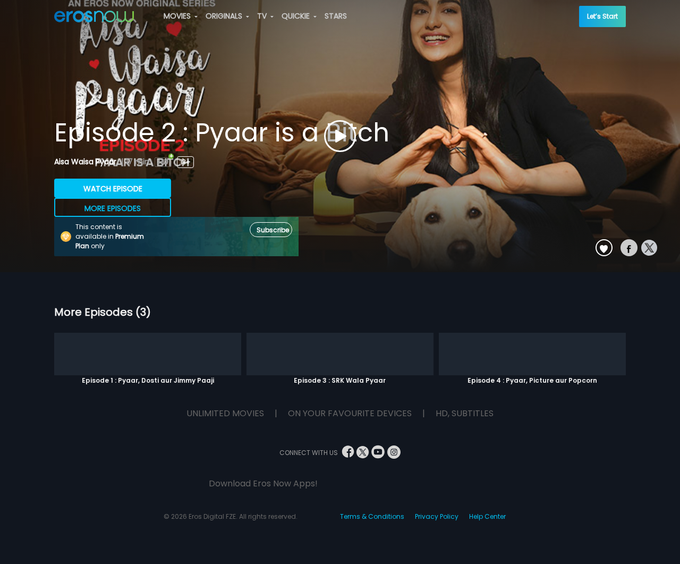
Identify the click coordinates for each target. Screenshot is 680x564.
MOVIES (178, 16)
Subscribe (273, 229)
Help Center (487, 516)
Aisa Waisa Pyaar (86, 161)
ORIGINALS (225, 16)
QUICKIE (297, 16)
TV (263, 16)
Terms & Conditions (372, 516)
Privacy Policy (436, 516)
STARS (336, 16)
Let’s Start (602, 16)
